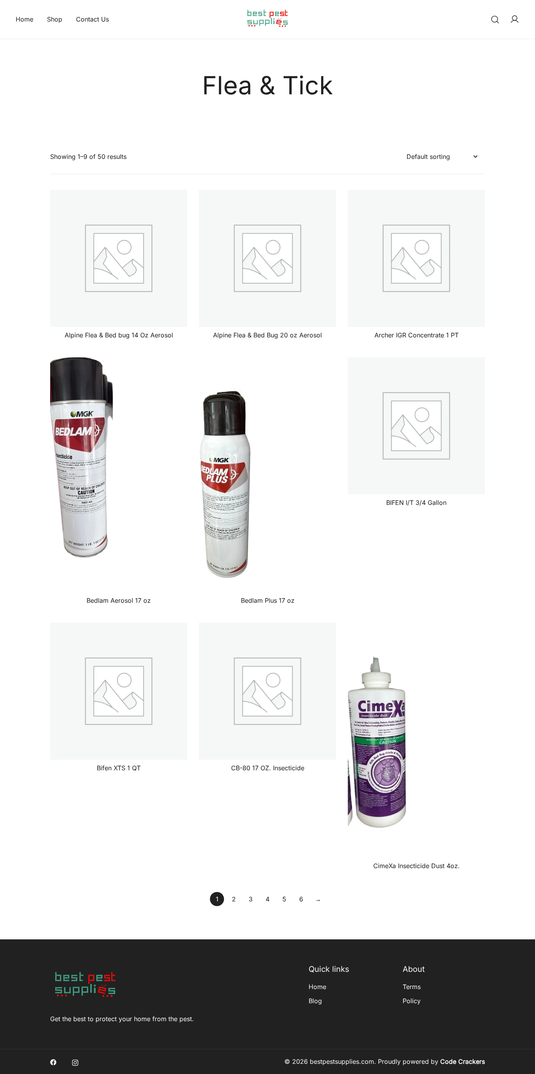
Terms (412, 987)
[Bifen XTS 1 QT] (118, 691)
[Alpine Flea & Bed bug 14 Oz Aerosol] (118, 258)
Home (24, 19)
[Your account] (514, 19)
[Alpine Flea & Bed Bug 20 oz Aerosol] (267, 258)
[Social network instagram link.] (75, 1061)
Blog (315, 1001)
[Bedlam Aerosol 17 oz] (118, 474)
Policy (412, 1001)
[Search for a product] (495, 19)
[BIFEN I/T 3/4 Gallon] (416, 425)
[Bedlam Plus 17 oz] (267, 474)
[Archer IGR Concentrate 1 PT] (416, 258)
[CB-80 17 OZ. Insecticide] (267, 691)
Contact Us (92, 19)
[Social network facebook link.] (53, 1061)
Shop (54, 19)
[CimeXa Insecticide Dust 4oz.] (416, 740)
